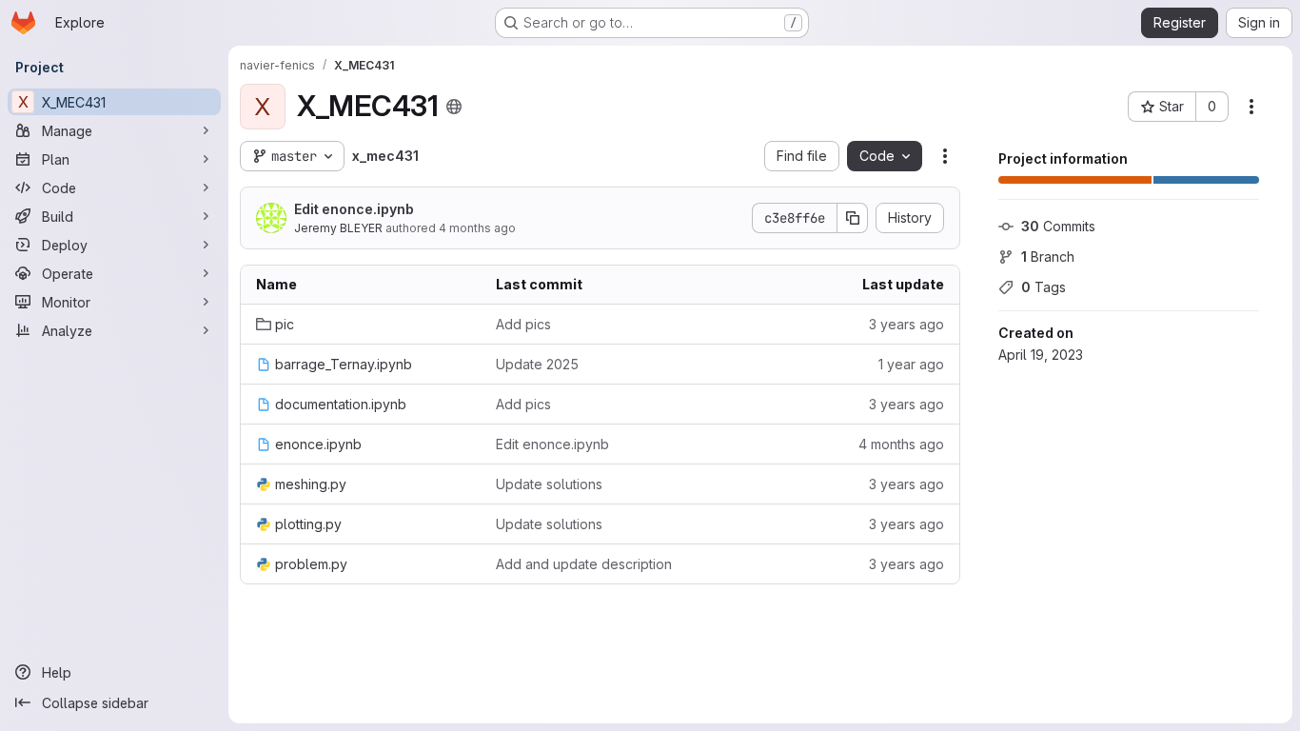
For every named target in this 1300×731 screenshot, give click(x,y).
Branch (1047, 256)
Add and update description (584, 564)
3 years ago (906, 324)
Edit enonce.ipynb (354, 209)
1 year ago (911, 364)
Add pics (523, 324)
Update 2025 (537, 364)
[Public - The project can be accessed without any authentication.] (454, 106)
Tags (1043, 287)
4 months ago (477, 228)
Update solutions (549, 484)
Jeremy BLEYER (338, 228)
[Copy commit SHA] (852, 218)
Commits (1058, 226)
